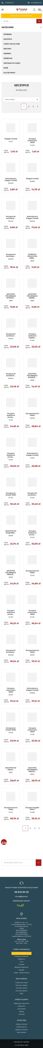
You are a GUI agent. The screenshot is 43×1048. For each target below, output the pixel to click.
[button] (40, 27)
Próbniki (8, 34)
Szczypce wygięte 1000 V (32, 808)
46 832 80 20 (21, 892)
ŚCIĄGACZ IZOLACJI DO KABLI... (32, 256)
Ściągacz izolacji (11, 139)
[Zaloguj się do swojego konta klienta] (34, 9)
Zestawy (7, 49)
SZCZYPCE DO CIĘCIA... (10, 769)
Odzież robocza (21, 1027)
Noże (6, 68)
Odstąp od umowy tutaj (21, 953)
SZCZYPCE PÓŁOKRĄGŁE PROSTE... (11, 572)
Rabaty (21, 1011)
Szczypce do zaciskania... (11, 217)
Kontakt (21, 964)
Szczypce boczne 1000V (32, 414)
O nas (21, 962)
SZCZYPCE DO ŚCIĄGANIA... (10, 532)
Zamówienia (21, 1009)
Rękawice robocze (21, 1029)
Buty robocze (21, 1032)
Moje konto (21, 1006)
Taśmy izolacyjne (12, 44)
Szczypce (8, 39)
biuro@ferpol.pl (21, 896)
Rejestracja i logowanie (21, 1003)
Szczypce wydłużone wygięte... (32, 336)
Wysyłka (21, 970)
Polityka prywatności (22, 956)
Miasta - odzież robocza (21, 972)
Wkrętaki (8, 58)
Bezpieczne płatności (21, 967)
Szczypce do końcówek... (11, 255)
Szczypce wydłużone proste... (11, 415)
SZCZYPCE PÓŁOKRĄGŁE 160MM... (32, 296)
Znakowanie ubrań (21, 982)
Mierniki (7, 53)
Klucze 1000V (9, 73)
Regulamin (21, 959)
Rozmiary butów (21, 988)
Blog (21, 993)
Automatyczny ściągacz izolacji (11, 179)
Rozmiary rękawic (21, 991)
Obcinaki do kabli (12, 63)
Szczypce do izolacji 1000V (11, 494)
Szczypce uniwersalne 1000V (32, 140)
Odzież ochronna (21, 1024)
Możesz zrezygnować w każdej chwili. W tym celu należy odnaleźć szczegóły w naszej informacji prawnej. (21, 869)
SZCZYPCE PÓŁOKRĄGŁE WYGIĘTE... (11, 296)
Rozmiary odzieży (21, 985)
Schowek (22, 1014)
